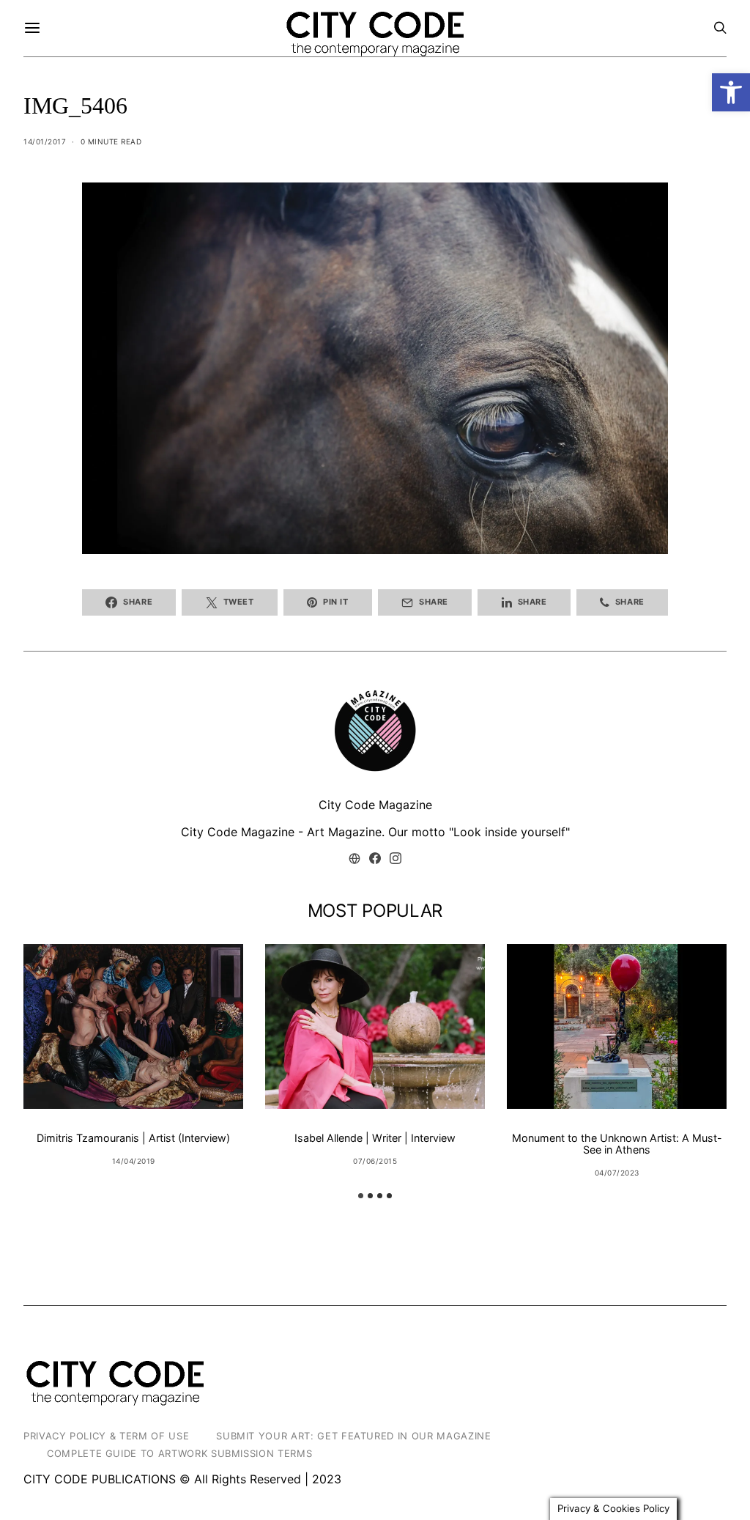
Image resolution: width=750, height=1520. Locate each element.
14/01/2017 (44, 141)
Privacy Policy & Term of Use (106, 1436)
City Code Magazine (375, 804)
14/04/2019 (133, 1160)
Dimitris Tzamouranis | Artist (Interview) (133, 1138)
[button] (731, 92)
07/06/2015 (375, 1160)
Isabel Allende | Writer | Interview (375, 1138)
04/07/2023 (617, 1172)
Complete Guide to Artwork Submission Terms (179, 1453)
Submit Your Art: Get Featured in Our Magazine (353, 1436)
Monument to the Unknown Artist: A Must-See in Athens (617, 1144)
